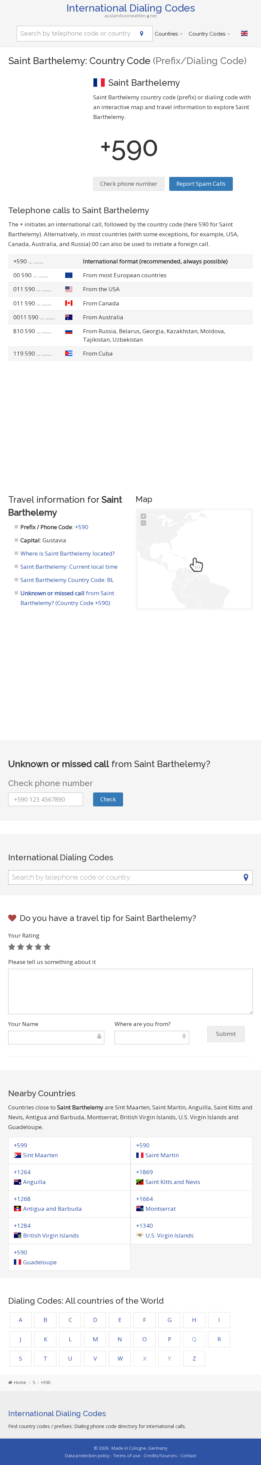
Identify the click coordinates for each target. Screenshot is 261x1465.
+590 (81, 527)
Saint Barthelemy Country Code (62, 580)
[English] (244, 33)
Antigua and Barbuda (52, 1208)
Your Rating (23, 935)
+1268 (22, 1199)
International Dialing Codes (130, 8)
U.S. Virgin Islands (169, 1235)
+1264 (22, 1172)
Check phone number (128, 183)
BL (110, 580)
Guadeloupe (40, 1262)
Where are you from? (143, 1024)
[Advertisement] (45, 110)
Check (108, 799)
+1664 (144, 1199)
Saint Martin (162, 1155)
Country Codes (207, 34)
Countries (166, 34)
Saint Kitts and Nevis (172, 1182)
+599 (20, 1145)
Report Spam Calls (201, 183)
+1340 (144, 1225)
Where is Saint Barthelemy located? (67, 553)
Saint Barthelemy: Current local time (69, 566)
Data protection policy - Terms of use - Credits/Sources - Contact (130, 1455)
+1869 (144, 1172)
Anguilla (34, 1182)
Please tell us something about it (52, 962)
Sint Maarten (40, 1155)
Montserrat (160, 1208)
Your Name (23, 1024)
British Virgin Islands (51, 1235)
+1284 (22, 1225)
